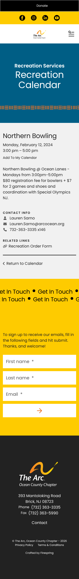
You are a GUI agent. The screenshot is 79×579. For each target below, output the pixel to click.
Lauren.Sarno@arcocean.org (37, 224)
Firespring (46, 553)
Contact (39, 522)
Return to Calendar (24, 263)
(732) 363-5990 (43, 513)
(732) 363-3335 (46, 507)
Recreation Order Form (30, 246)
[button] (71, 34)
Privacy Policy (24, 545)
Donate (42, 5)
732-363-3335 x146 (27, 229)
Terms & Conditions (51, 545)
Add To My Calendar (20, 158)
